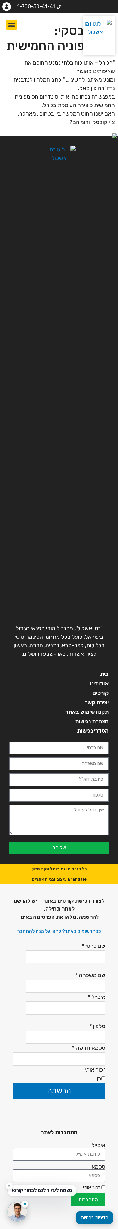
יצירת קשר (97, 702)
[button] (11, 25)
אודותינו (99, 683)
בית (104, 674)
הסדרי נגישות (93, 730)
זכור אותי (92, 1187)
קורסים (101, 692)
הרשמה (59, 1090)
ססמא (98, 1166)
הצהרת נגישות (92, 721)
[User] (6, 6)
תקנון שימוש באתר (87, 711)
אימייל (98, 1145)
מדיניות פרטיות (94, 1217)
